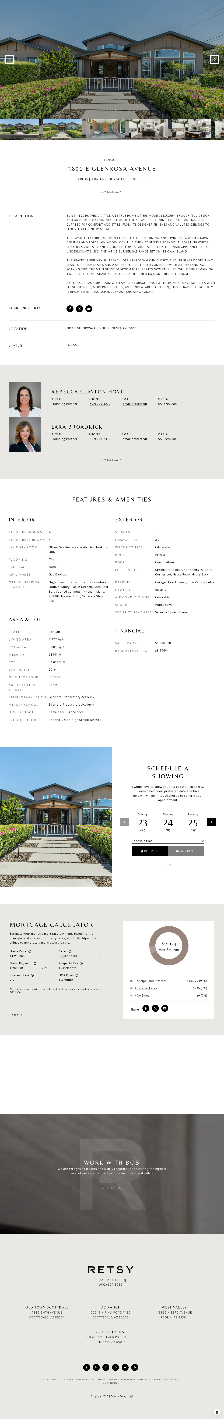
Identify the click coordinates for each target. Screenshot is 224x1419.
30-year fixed (68, 956)
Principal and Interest (151, 981)
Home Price (18, 951)
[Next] (211, 822)
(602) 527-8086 (110, 1284)
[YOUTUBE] (125, 1367)
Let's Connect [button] (112, 1187)
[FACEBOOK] (86, 1367)
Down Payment (21, 963)
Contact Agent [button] (112, 191)
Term (63, 951)
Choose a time (142, 841)
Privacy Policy (119, 1396)
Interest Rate (19, 975)
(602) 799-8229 (99, 404)
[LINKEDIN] (96, 1367)
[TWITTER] (105, 1367)
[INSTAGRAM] (115, 1367)
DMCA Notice (111, 1382)
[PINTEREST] (134, 1367)
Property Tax (68, 963)
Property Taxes (146, 988)
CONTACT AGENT (112, 459)
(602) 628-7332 (99, 439)
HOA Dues (66, 975)
